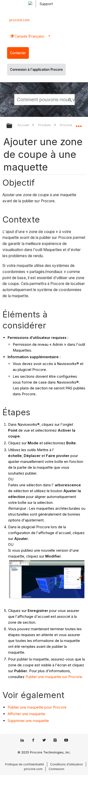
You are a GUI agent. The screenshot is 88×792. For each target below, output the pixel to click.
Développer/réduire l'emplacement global (79, 124)
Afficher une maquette (26, 713)
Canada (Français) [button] (29, 36)
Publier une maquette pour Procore (37, 707)
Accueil (24, 125)
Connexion (56, 769)
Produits (45, 125)
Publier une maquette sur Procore (53, 676)
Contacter (18, 53)
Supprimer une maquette (28, 720)
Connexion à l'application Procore (36, 69)
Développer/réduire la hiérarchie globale (12, 126)
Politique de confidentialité (24, 764)
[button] (70, 99)
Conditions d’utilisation (66, 764)
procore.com (19, 20)
